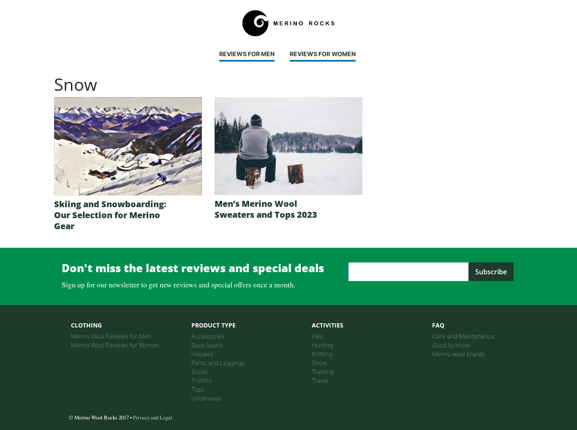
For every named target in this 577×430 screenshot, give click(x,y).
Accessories (207, 336)
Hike (318, 336)
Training (322, 371)
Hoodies (202, 353)
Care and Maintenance (463, 336)
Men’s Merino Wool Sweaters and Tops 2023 (266, 209)
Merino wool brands (458, 353)
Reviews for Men (247, 53)
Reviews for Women (323, 53)
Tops (197, 389)
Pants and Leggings (218, 362)
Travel (320, 380)
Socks (199, 371)
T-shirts (201, 380)
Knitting (322, 353)
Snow (319, 362)
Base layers (207, 345)
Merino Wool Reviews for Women (115, 345)
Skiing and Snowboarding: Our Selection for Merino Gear (110, 215)
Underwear (206, 398)
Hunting (322, 345)
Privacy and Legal (152, 417)
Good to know (451, 345)
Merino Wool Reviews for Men (111, 336)
